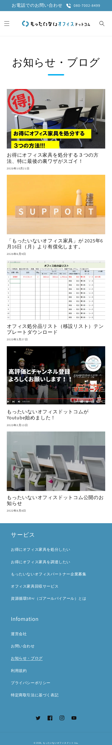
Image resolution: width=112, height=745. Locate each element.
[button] (7, 23)
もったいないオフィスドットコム (61, 742)
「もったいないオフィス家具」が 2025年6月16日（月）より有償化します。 (55, 244)
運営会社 (19, 633)
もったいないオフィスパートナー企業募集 (48, 574)
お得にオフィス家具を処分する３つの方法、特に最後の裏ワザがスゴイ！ (53, 158)
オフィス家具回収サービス (34, 586)
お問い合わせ (23, 646)
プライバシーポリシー (31, 682)
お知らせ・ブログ (27, 658)
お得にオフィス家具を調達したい (40, 561)
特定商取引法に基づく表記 (34, 695)
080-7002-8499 (87, 5)
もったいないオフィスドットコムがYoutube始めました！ (47, 415)
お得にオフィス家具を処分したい (40, 549)
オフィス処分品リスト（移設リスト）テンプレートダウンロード (55, 329)
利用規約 (19, 670)
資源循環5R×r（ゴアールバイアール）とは (48, 598)
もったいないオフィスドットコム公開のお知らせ (55, 500)
